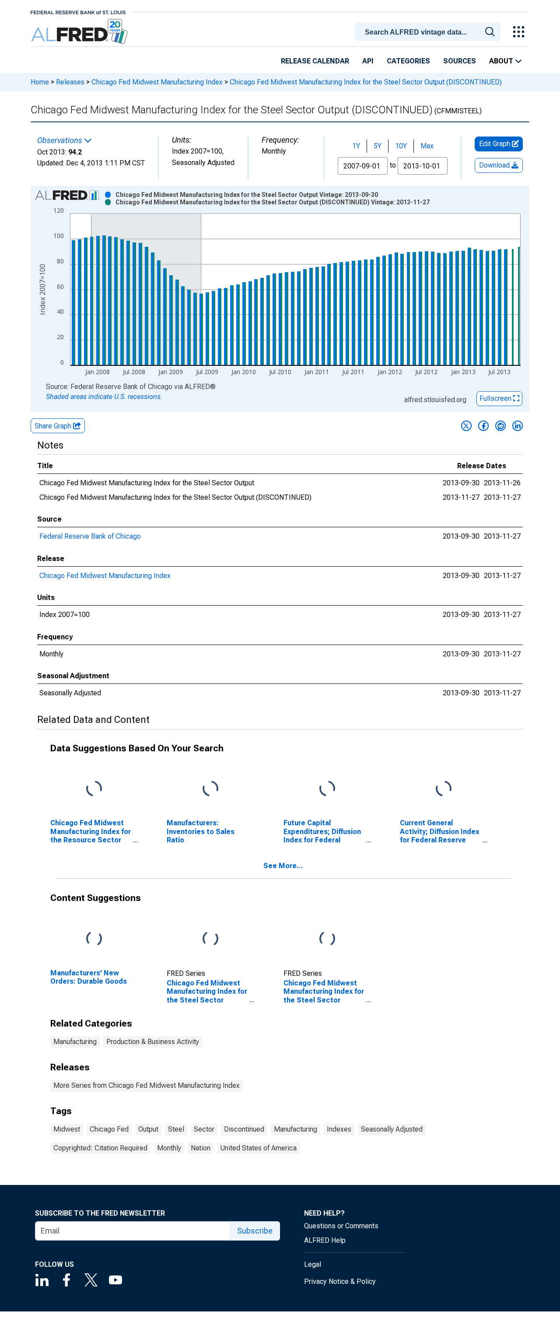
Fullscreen (496, 398)
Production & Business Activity (152, 1042)
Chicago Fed (109, 1129)
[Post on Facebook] (483, 426)
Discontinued (244, 1129)
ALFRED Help (325, 1240)
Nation (200, 1148)
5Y (378, 146)
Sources (459, 61)
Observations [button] (60, 140)
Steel (176, 1129)
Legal (312, 1264)
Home (40, 82)
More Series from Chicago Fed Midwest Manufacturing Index (146, 1085)
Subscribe (255, 1230)
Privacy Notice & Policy (340, 1281)
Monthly (169, 1148)
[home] (80, 31)
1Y (356, 146)
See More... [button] (283, 866)
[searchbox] (429, 32)
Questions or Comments (341, 1226)
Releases (70, 82)
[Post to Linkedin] (517, 426)
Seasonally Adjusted (392, 1129)
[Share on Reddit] (500, 426)
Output (148, 1129)
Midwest (66, 1129)
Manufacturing (75, 1042)
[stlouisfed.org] (78, 11)
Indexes (339, 1129)
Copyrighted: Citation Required (100, 1148)
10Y (401, 146)
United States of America (258, 1148)
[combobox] (429, 31)
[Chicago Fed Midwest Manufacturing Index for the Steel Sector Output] (210, 939)
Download (495, 165)
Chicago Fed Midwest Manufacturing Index (157, 82)
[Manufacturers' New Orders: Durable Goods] (94, 939)
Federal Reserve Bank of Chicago (90, 536)
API (368, 61)
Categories (408, 61)
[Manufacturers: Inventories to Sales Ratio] (210, 789)
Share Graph (54, 426)
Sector (204, 1129)
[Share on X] (466, 426)
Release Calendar (315, 61)
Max (427, 146)
